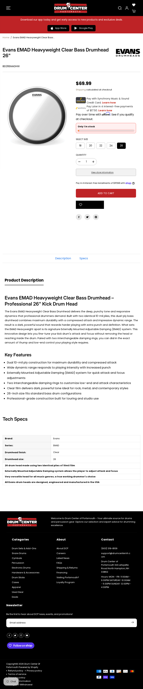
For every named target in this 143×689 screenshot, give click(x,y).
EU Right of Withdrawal (20, 684)
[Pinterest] (96, 217)
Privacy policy (34, 670)
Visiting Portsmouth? (68, 577)
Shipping (81, 89)
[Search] (120, 8)
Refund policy (15, 670)
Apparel (16, 587)
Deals (15, 596)
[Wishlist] (134, 5)
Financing (62, 572)
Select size (82, 139)
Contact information (19, 681)
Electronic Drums (21, 567)
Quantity (81, 154)
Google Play (86, 28)
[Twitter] (87, 217)
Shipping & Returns (67, 567)
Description (63, 258)
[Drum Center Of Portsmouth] (70, 8)
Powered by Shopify (28, 667)
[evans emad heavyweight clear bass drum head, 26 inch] (37, 116)
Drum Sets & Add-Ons (24, 548)
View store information (102, 172)
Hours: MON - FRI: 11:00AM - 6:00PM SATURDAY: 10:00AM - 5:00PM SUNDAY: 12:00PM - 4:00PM (116, 582)
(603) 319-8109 (109, 548)
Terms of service (17, 674)
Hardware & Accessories (25, 572)
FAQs (59, 562)
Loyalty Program (66, 582)
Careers (61, 553)
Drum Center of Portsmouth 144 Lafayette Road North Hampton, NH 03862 (115, 566)
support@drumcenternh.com (115, 555)
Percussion (18, 562)
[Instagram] (21, 635)
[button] (8, 8)
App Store (60, 28)
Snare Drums (19, 553)
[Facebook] (79, 217)
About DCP (62, 548)
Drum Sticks (18, 577)
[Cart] (134, 11)
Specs (84, 258)
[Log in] (127, 8)
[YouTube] (27, 635)
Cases (15, 582)
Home (6, 37)
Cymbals (17, 558)
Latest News (63, 558)
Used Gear (18, 592)
